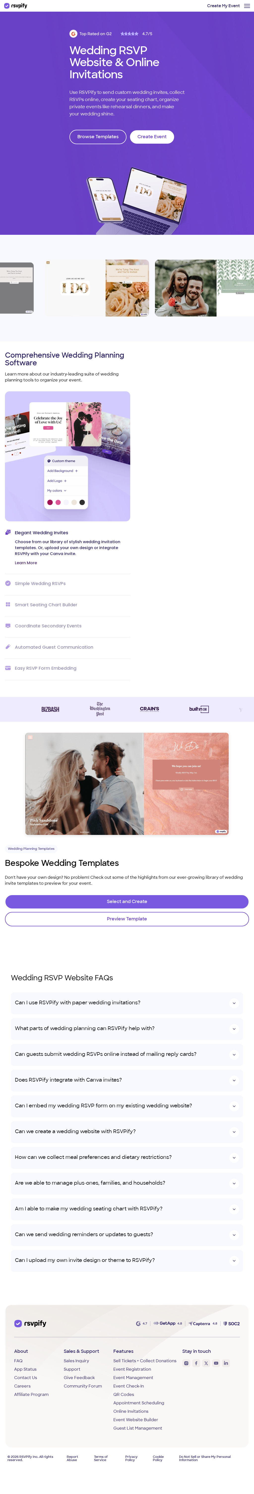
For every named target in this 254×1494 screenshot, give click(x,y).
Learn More (26, 563)
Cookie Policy (158, 1458)
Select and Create (127, 902)
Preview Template (82, 288)
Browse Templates (98, 137)
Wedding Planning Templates (31, 849)
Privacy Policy (131, 1458)
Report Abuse (72, 1458)
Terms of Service (101, 1458)
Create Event (152, 137)
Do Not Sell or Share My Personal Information (205, 1458)
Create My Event (223, 6)
